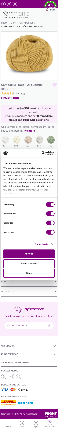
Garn (13, 22)
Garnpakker (26, 22)
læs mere (29, 130)
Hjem (4, 22)
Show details (41, 244)
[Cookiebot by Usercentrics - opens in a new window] (42, 153)
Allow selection (29, 263)
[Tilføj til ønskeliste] (54, 85)
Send (49, 325)
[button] (50, 6)
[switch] (50, 213)
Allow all (29, 253)
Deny (29, 273)
